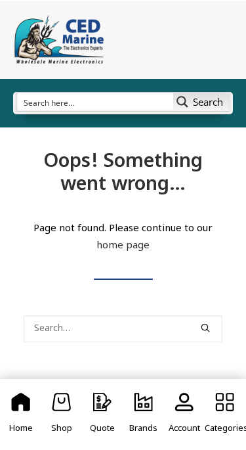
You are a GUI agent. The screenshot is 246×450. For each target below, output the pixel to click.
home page (123, 246)
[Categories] (225, 414)
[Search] (123, 328)
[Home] (21, 414)
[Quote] (102, 414)
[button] (205, 328)
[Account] (184, 414)
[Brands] (143, 414)
